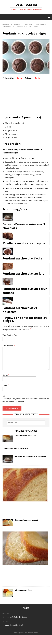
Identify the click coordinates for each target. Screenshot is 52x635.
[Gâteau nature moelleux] (8, 438)
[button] (48, 17)
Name (6, 375)
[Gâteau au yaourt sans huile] (25, 548)
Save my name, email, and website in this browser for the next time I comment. (26, 400)
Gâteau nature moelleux (25, 436)
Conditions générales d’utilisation (15, 617)
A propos (6, 613)
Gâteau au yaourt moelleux (16, 448)
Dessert (17, 24)
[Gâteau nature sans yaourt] (8, 522)
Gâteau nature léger (23, 590)
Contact (5, 621)
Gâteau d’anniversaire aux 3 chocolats (31, 456)
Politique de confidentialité (13, 625)
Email (6, 385)
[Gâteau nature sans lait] (25, 485)
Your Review (9, 345)
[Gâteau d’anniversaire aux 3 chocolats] (8, 459)
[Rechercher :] (26, 422)
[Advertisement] (26, 97)
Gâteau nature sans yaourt (26, 520)
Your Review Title (10, 335)
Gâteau (28, 24)
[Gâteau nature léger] (8, 593)
